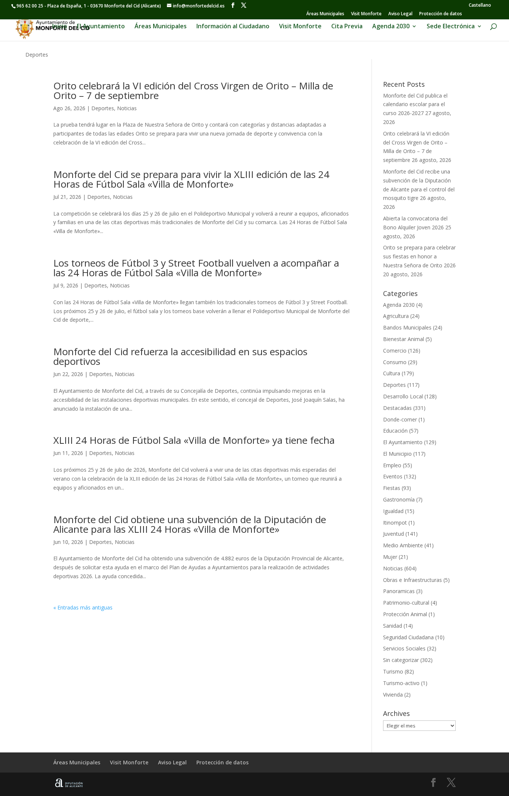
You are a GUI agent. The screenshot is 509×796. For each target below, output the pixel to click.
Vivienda (393, 694)
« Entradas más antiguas (83, 607)
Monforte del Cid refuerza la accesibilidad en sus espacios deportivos (180, 356)
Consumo (395, 362)
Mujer (390, 556)
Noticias (127, 108)
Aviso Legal (400, 14)
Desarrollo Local (403, 396)
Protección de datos (440, 14)
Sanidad (392, 625)
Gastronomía (399, 499)
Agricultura (396, 315)
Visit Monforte (366, 14)
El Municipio (397, 453)
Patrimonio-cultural (406, 602)
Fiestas (391, 487)
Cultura (391, 373)
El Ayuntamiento (101, 26)
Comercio (395, 350)
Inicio (59, 26)
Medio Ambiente (403, 545)
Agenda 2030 (391, 26)
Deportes (102, 108)
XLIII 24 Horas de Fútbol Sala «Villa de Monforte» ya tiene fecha (194, 440)
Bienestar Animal (403, 339)
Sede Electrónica (451, 26)
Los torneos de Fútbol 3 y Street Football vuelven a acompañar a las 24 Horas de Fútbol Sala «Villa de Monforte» (196, 267)
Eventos (392, 476)
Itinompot (395, 522)
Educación (395, 430)
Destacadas (397, 407)
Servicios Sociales (404, 648)
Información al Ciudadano (232, 26)
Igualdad (393, 511)
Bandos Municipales (407, 327)
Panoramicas (399, 591)
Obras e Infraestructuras (412, 579)
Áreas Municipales (325, 14)
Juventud (393, 533)
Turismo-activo (401, 683)
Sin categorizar (401, 659)
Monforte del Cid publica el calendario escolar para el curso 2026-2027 (415, 104)
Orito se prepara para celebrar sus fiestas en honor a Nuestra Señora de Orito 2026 (419, 256)
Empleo (392, 465)
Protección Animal (405, 614)
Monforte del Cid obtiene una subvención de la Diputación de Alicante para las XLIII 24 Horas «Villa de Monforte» (189, 524)
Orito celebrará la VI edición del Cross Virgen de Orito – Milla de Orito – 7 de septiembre (193, 90)
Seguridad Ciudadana (408, 637)
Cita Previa (347, 26)
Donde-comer (400, 419)
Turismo (393, 671)
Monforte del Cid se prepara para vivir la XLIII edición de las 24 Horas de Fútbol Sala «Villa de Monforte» (191, 179)
